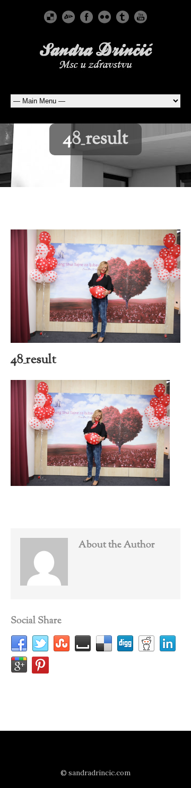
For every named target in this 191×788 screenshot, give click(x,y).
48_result (33, 360)
